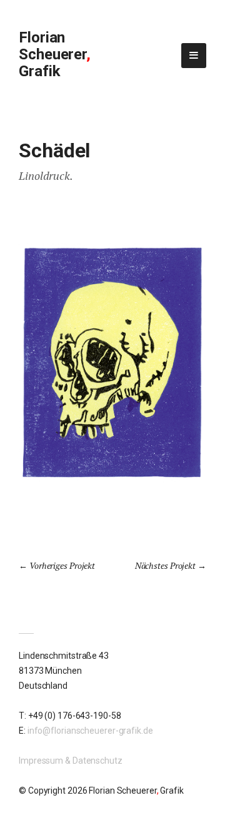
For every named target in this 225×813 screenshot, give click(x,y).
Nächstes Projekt (165, 565)
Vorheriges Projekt (62, 565)
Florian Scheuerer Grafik (55, 54)
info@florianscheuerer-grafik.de (90, 731)
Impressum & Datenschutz (70, 761)
